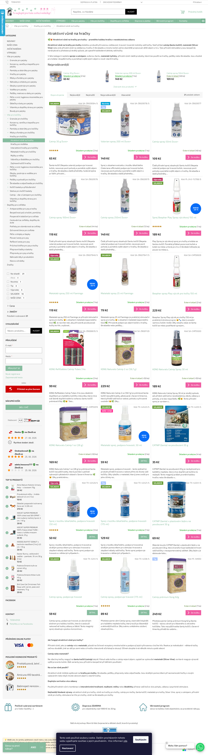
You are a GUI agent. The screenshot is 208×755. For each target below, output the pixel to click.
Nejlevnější (75, 95)
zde (125, 740)
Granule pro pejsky (18, 60)
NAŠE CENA (12, 45)
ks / (23, 407)
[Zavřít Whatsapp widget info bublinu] (166, 743)
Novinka (16, 281)
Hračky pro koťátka (19, 144)
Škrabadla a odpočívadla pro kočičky (26, 183)
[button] (200, 747)
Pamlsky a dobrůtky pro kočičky (24, 128)
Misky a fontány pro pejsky (22, 78)
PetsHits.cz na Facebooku (21, 624)
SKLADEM (17, 294)
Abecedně (126, 95)
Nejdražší (90, 95)
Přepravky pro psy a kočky (21, 253)
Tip (14, 286)
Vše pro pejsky (13, 56)
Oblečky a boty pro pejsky (21, 103)
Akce (14, 277)
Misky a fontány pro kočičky (22, 132)
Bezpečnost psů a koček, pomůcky (25, 212)
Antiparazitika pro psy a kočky (23, 208)
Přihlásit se (14, 368)
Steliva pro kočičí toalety (21, 191)
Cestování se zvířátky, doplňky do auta (25, 221)
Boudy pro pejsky (17, 111)
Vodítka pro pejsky (18, 89)
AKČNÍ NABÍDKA (14, 49)
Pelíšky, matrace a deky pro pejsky (25, 93)
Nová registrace (13, 374)
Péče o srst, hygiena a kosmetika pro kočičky (26, 168)
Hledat (131, 11)
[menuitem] (10, 21)
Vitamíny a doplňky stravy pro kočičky (23, 199)
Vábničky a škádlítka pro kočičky (25, 159)
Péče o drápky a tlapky (20, 234)
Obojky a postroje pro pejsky (23, 85)
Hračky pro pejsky (18, 74)
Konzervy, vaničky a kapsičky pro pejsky (24, 65)
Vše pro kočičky (14, 115)
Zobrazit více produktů (124, 86)
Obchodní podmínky (112, 2)
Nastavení (67, 748)
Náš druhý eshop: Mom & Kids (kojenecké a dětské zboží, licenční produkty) (104, 723)
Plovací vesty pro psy (19, 238)
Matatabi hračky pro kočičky (23, 151)
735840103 (15, 620)
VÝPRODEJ (11, 52)
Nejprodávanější (108, 95)
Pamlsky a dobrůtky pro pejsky (23, 70)
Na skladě (17, 273)
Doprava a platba (88, 2)
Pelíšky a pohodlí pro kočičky (22, 179)
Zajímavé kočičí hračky (21, 163)
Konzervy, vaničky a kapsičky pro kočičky (24, 123)
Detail (144, 461)
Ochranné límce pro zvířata (22, 230)
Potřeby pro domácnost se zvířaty (25, 226)
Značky (10, 264)
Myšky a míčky (17, 155)
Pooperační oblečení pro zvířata (24, 216)
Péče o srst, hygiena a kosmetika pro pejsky (26, 98)
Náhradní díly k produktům (22, 257)
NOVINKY (11, 41)
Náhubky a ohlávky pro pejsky (23, 82)
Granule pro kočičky (19, 118)
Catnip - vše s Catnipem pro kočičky (25, 195)
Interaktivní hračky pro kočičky (24, 148)
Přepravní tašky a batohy (21, 249)
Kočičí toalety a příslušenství (22, 187)
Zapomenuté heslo (14, 377)
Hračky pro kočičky (18, 136)
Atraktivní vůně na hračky (22, 140)
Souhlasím (140, 739)
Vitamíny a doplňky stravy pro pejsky (26, 107)
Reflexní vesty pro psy (20, 241)
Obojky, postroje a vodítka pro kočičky (23, 174)
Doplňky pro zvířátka (16, 205)
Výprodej (16, 290)
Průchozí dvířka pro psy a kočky (24, 245)
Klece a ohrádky (17, 261)
